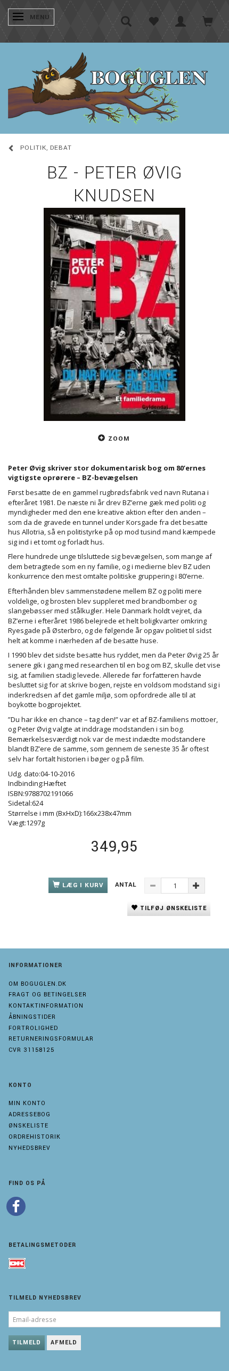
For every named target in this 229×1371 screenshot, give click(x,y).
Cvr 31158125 (31, 1050)
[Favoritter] (153, 21)
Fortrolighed (33, 1028)
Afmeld (64, 1342)
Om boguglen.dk (38, 984)
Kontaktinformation (46, 1006)
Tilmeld (26, 1342)
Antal (127, 884)
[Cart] (208, 21)
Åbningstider (32, 1017)
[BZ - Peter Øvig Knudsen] (114, 314)
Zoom (118, 438)
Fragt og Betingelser (48, 995)
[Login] (181, 21)
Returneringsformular (51, 1039)
